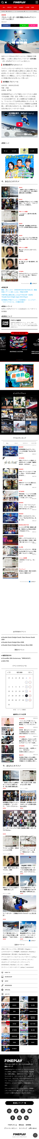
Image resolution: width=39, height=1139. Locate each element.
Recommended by (25, 283)
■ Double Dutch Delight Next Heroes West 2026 (16, 645)
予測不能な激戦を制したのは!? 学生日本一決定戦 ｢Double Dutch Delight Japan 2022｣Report (17, 296)
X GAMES (4, 959)
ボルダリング (5, 962)
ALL (4, 7)
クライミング (25, 962)
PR (7, 949)
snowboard (22, 309)
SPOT (6, 981)
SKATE (9, 7)
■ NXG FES (5, 661)
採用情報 (28, 1125)
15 (26, 691)
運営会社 (21, 1125)
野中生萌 (20, 949)
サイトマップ (23, 1128)
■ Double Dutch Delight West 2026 (12, 642)
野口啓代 (14, 954)
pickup (23, 967)
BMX (32, 7)
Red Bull (12, 964)
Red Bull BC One (24, 954)
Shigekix (27, 949)
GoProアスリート (12, 309)
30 (30, 700)
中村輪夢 (16, 951)
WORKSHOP (8, 977)
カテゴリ (7, 994)
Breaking (31, 951)
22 (26, 696)
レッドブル (13, 949)
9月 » (30, 672)
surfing (34, 957)
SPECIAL (7, 990)
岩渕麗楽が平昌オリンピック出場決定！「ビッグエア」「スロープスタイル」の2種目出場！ (19, 301)
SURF (15, 7)
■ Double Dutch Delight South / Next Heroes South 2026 (18, 638)
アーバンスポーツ (6, 957)
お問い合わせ (33, 1128)
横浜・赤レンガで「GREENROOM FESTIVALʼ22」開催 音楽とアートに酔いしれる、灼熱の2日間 (19, 291)
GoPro (3, 309)
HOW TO (7, 972)
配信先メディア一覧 (19, 1103)
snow (3, 15)
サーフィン (4, 967)
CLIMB (27, 7)
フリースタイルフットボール (17, 959)
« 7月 (9, 672)
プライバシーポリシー (10, 1128)
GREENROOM (5, 954)
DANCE (21, 7)
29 (26, 700)
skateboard (24, 951)
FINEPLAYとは (12, 1125)
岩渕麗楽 (4, 311)
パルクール (17, 957)
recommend (30, 967)
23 (30, 696)
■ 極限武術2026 (6, 655)
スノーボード (31, 309)
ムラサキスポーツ (6, 951)
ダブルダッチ (15, 962)
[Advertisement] (19, 605)
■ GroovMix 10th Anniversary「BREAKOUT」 (16, 658)
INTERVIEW (5, 964)
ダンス (30, 959)
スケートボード (14, 967)
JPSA (3, 949)
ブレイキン (20, 964)
